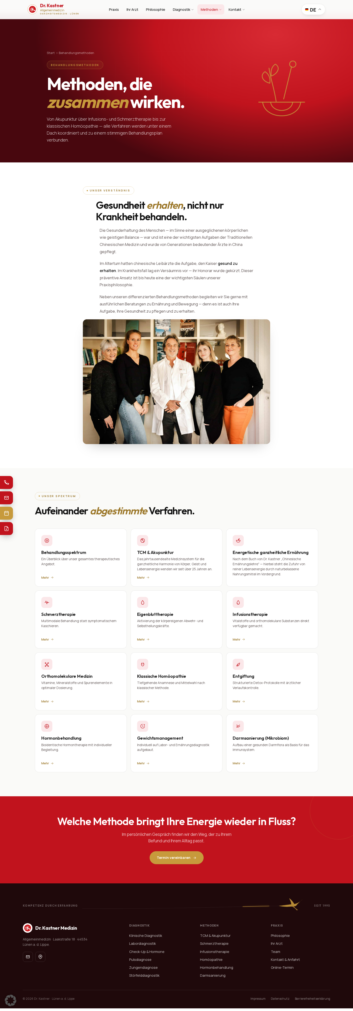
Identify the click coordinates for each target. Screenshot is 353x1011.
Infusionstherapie (214, 951)
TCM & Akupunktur (215, 935)
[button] (10, 1000)
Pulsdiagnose (140, 959)
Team (275, 951)
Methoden (209, 9)
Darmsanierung (212, 975)
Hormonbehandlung (216, 967)
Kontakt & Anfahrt (285, 959)
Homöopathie (211, 959)
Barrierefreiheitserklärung (312, 999)
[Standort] (40, 957)
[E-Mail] (6, 497)
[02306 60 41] (6, 482)
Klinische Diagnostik (145, 935)
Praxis (114, 9)
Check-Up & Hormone (146, 951)
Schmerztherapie (214, 943)
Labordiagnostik (142, 943)
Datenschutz (280, 999)
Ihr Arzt (132, 9)
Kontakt (235, 9)
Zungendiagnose (143, 967)
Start (51, 53)
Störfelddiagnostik (144, 975)
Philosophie (155, 9)
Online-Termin (282, 967)
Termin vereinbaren (173, 857)
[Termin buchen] (6, 513)
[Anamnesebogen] (6, 528)
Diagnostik (181, 9)
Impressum (258, 999)
